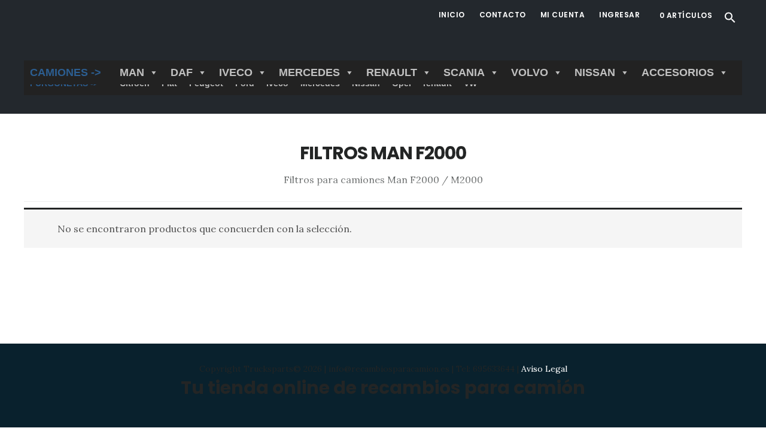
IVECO (236, 72)
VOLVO (529, 72)
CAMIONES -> (65, 72)
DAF (182, 72)
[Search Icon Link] (730, 18)
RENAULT (391, 72)
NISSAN (594, 72)
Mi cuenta (562, 15)
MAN (132, 72)
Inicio (452, 15)
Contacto (502, 15)
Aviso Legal (543, 368)
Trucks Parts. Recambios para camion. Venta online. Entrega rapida (108, 26)
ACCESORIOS (678, 72)
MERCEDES (309, 72)
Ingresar (619, 15)
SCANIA (464, 72)
